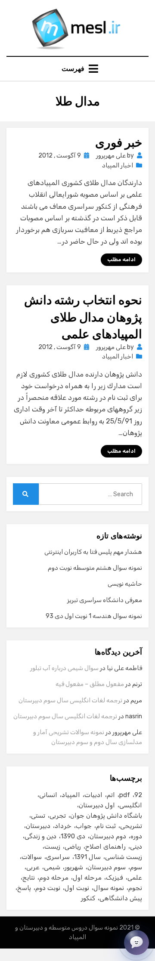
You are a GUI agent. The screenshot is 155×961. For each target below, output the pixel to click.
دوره (136, 836)
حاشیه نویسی (125, 583)
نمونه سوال (108, 888)
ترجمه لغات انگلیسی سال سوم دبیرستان (70, 700)
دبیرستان (38, 826)
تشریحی (131, 826)
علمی (134, 877)
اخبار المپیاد (117, 165)
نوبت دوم (47, 888)
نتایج (28, 877)
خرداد (63, 826)
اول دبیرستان (97, 805)
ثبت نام (106, 826)
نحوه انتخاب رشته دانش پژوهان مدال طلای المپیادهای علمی (83, 317)
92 (138, 795)
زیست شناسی (123, 857)
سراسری (58, 857)
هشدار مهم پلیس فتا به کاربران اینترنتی (93, 552)
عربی (33, 867)
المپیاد (71, 795)
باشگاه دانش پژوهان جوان (106, 815)
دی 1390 (73, 836)
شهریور (74, 867)
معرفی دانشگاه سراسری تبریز (104, 600)
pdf (124, 795)
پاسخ (24, 888)
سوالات (32, 857)
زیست (52, 846)
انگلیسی (130, 805)
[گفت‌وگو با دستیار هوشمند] (136, 942)
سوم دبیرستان (106, 867)
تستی (38, 815)
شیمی (52, 867)
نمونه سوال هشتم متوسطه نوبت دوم (95, 568)
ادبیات (93, 795)
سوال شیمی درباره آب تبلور (64, 668)
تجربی (58, 815)
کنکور (88, 898)
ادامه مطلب (121, 259)
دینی (136, 846)
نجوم (135, 888)
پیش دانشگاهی (120, 898)
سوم (136, 867)
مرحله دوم (53, 877)
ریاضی (73, 846)
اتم (111, 795)
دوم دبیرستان (108, 836)
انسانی (48, 795)
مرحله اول (87, 877)
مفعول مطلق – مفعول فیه (90, 684)
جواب (84, 826)
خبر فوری (118, 142)
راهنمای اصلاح (105, 846)
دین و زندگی (40, 836)
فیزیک (114, 877)
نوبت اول (77, 888)
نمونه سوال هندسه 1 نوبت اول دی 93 (94, 616)
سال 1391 (87, 857)
